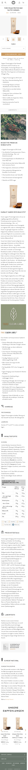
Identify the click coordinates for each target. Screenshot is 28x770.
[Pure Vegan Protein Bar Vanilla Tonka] (17, 723)
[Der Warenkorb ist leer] (23, 2)
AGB (6, 769)
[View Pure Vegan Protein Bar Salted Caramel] (7, 39)
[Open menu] (2, 2)
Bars (7, 13)
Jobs (3, 763)
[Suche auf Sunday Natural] (5, 2)
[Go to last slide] (3, 39)
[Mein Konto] (19, 2)
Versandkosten (21, 58)
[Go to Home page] (13, 2)
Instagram (16, 763)
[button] (7, 39)
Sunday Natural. (10, 699)
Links (13, 765)
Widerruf (10, 769)
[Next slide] (23, 39)
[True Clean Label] (9, 332)
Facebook (9, 763)
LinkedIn (22, 763)
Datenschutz (17, 769)
